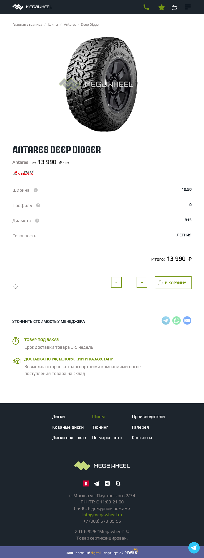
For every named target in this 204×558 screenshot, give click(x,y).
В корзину (175, 282)
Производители (148, 416)
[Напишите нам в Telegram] (194, 548)
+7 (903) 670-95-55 (146, 7)
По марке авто (107, 437)
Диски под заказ (69, 437)
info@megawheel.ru (102, 514)
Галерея (140, 427)
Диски (58, 416)
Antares (20, 162)
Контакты (142, 437)
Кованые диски (68, 427)
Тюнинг (100, 427)
